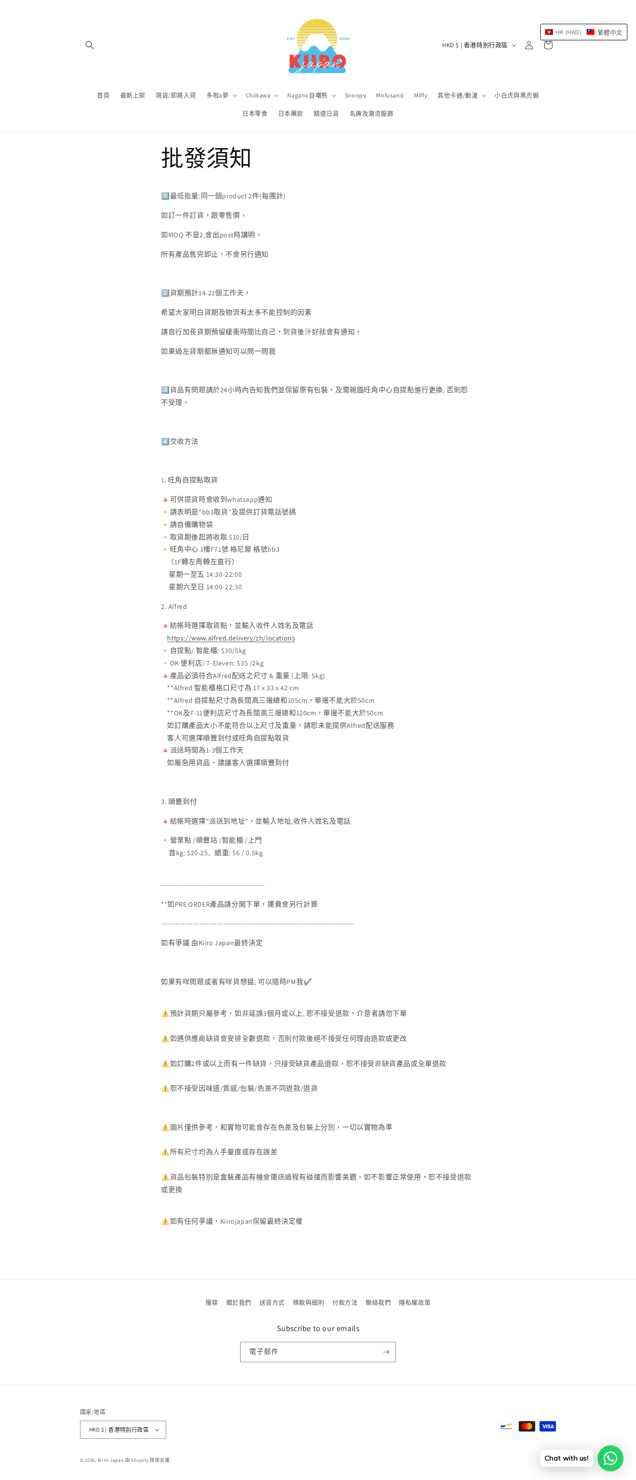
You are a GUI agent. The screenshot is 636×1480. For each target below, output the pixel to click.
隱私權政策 (414, 1302)
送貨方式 (272, 1302)
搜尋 (212, 1302)
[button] (89, 45)
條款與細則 (308, 1302)
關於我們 (238, 1302)
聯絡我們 (378, 1302)
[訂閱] (385, 1352)
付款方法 (344, 1302)
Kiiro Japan (111, 1460)
